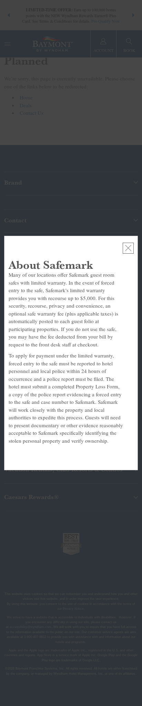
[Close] (128, 248)
